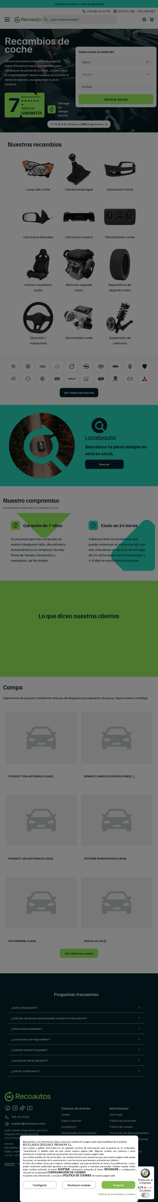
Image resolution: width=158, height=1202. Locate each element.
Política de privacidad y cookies (116, 1194)
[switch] (145, 1195)
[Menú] (152, 1168)
